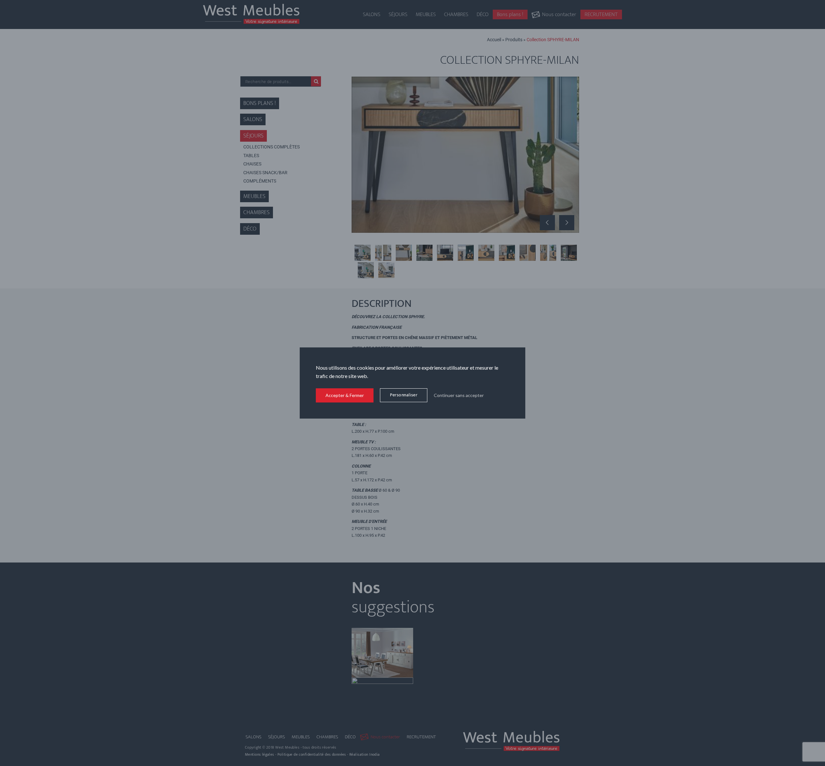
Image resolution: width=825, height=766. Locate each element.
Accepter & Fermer (344, 395)
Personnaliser (403, 395)
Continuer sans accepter (459, 395)
